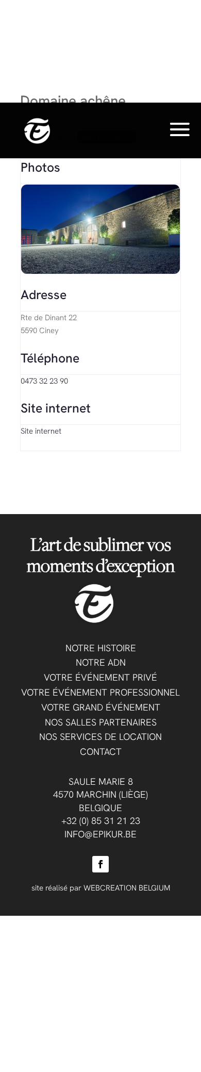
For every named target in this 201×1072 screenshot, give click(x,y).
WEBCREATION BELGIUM (126, 888)
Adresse (43, 294)
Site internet (56, 408)
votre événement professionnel (100, 692)
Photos (40, 167)
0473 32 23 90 (44, 381)
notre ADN (101, 662)
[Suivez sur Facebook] (100, 864)
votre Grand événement (100, 707)
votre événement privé (100, 677)
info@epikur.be (100, 834)
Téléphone (50, 358)
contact (101, 751)
